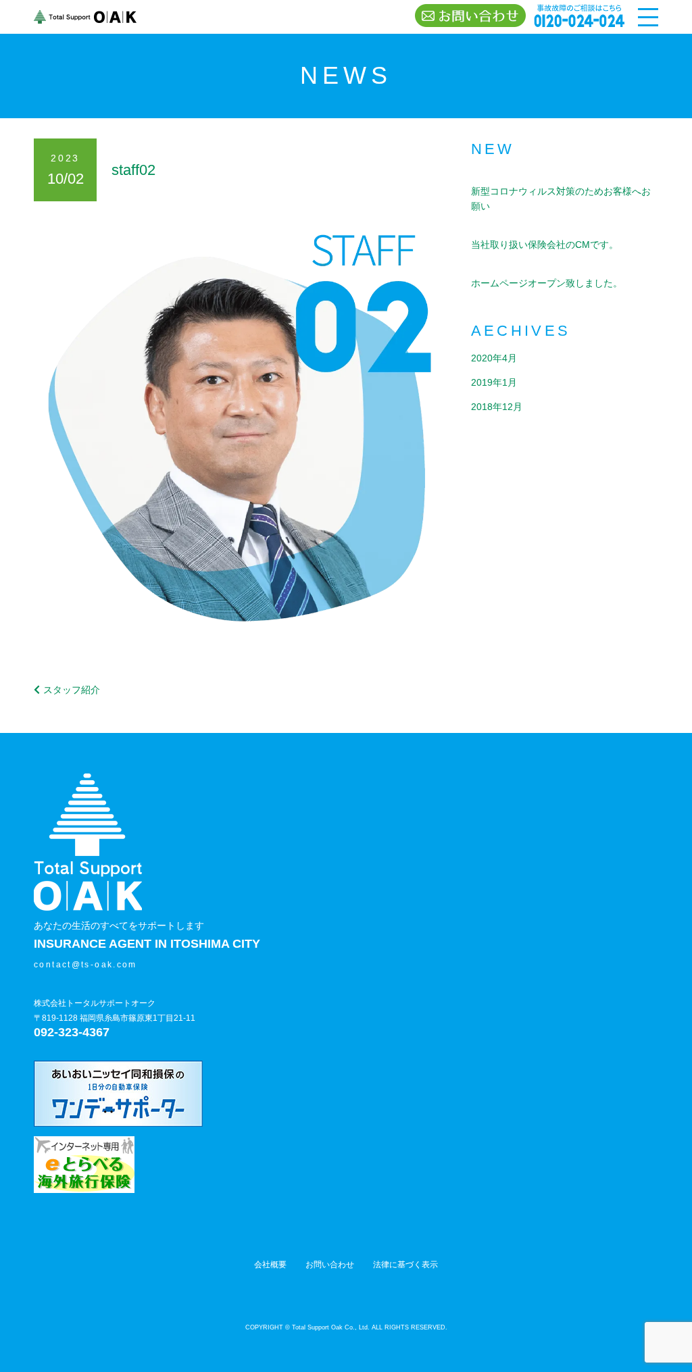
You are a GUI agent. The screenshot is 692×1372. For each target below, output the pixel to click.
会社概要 (270, 1264)
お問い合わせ (329, 1264)
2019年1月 (494, 382)
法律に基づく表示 (405, 1264)
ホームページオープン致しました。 (546, 283)
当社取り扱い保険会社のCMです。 (544, 244)
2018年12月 (496, 406)
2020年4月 (494, 358)
